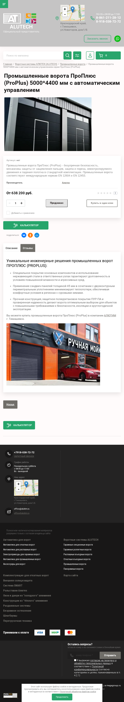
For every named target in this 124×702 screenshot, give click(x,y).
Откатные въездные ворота (77, 559)
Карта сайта (71, 575)
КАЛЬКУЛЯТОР (22, 425)
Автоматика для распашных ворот (19, 549)
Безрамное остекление (17, 610)
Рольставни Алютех (15, 590)
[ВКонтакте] (23, 235)
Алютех (66, 183)
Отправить (110, 655)
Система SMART (12, 585)
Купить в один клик (102, 203)
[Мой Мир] (36, 235)
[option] (48, 124)
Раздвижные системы (16, 605)
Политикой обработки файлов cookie (78, 691)
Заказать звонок (97, 38)
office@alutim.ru (21, 513)
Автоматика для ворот (17, 539)
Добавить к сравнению (23, 213)
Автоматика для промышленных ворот (22, 559)
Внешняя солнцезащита (17, 580)
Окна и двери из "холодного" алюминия (27, 595)
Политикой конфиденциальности (89, 668)
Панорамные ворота (73, 569)
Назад (10, 404)
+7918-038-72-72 (24, 452)
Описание (11, 248)
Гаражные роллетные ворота (77, 549)
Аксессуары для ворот (14, 564)
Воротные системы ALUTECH (81, 539)
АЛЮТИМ (110, 315)
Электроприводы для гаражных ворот (21, 554)
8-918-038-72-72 (108, 21)
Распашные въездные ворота (78, 554)
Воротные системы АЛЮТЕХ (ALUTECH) (36, 64)
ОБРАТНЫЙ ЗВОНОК (24, 456)
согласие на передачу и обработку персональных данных (95, 662)
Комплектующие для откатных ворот (26, 575)
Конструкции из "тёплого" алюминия (25, 600)
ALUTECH (21, 27)
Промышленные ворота (72, 64)
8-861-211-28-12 (108, 18)
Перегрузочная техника (17, 620)
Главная (7, 64)
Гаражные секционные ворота (78, 544)
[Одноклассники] (30, 235)
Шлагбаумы (10, 615)
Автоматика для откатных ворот (19, 544)
